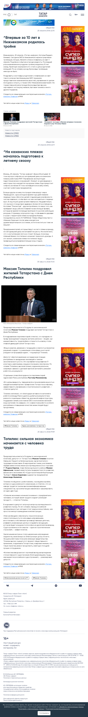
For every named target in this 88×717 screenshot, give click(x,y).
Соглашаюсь (44, 713)
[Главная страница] (43, 15)
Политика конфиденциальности (13, 695)
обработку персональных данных (71, 707)
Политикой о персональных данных (31, 709)
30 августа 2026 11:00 (46, 262)
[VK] (7, 585)
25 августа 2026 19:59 (46, 432)
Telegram (35, 103)
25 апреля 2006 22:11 (46, 145)
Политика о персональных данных (15, 678)
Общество (50, 28)
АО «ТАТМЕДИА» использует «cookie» (15, 685)
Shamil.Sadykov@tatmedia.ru (12, 700)
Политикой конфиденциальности (58, 709)
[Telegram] (32, 586)
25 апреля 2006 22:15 (46, 31)
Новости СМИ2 (12, 133)
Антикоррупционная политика (13, 681)
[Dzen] (56, 585)
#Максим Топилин (10, 426)
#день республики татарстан (33, 426)
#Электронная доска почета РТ (16, 578)
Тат (15, 15)
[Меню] (83, 14)
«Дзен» (27, 103)
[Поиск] (70, 15)
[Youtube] (80, 585)
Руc (5, 15)
